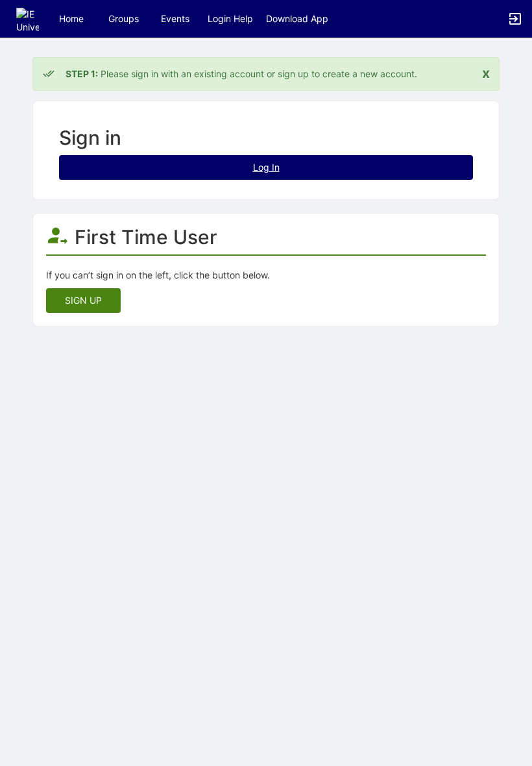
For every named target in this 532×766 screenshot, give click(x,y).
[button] (27, 17)
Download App (297, 18)
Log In (266, 167)
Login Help (230, 18)
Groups (123, 18)
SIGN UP (83, 300)
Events (175, 18)
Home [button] (71, 18)
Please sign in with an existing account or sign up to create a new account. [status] (241, 73)
